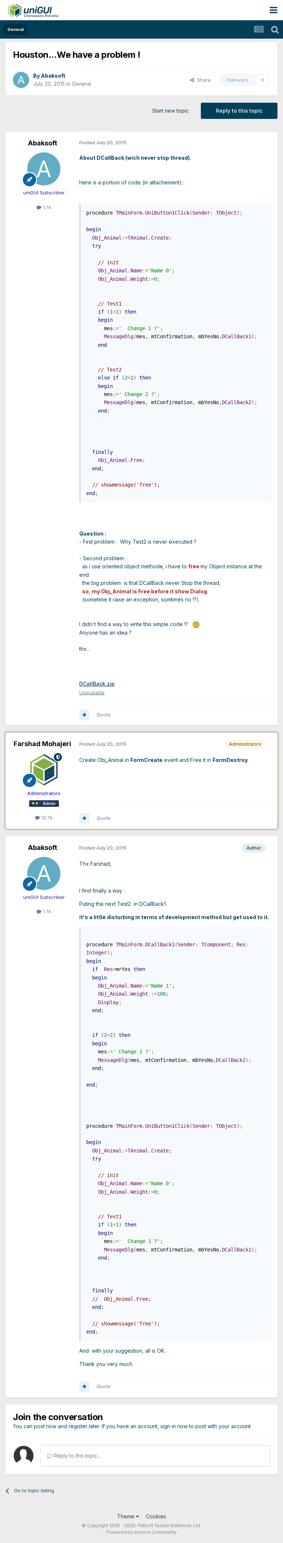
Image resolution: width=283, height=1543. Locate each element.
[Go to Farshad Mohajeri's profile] (43, 769)
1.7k (46, 207)
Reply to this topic (239, 110)
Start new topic (170, 110)
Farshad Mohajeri (42, 744)
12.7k (46, 817)
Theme (126, 1516)
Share (202, 80)
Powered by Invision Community (141, 1532)
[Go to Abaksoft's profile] (21, 80)
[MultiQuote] (84, 715)
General (81, 84)
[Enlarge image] (196, 624)
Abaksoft (53, 76)
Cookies (156, 1516)
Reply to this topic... (76, 1455)
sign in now (174, 1426)
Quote (104, 714)
